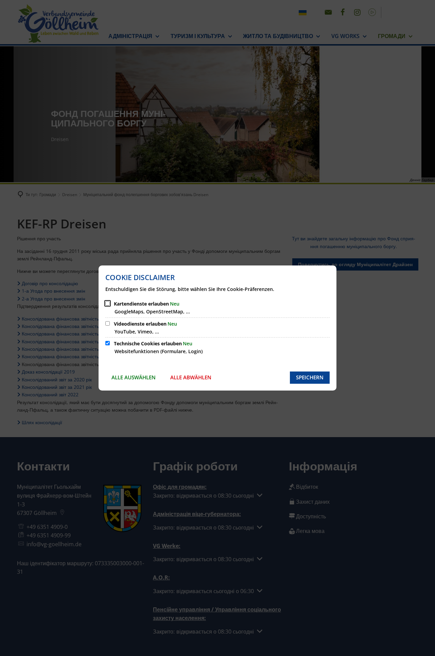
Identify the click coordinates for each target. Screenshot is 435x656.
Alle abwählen (190, 377)
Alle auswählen (133, 377)
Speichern (310, 377)
